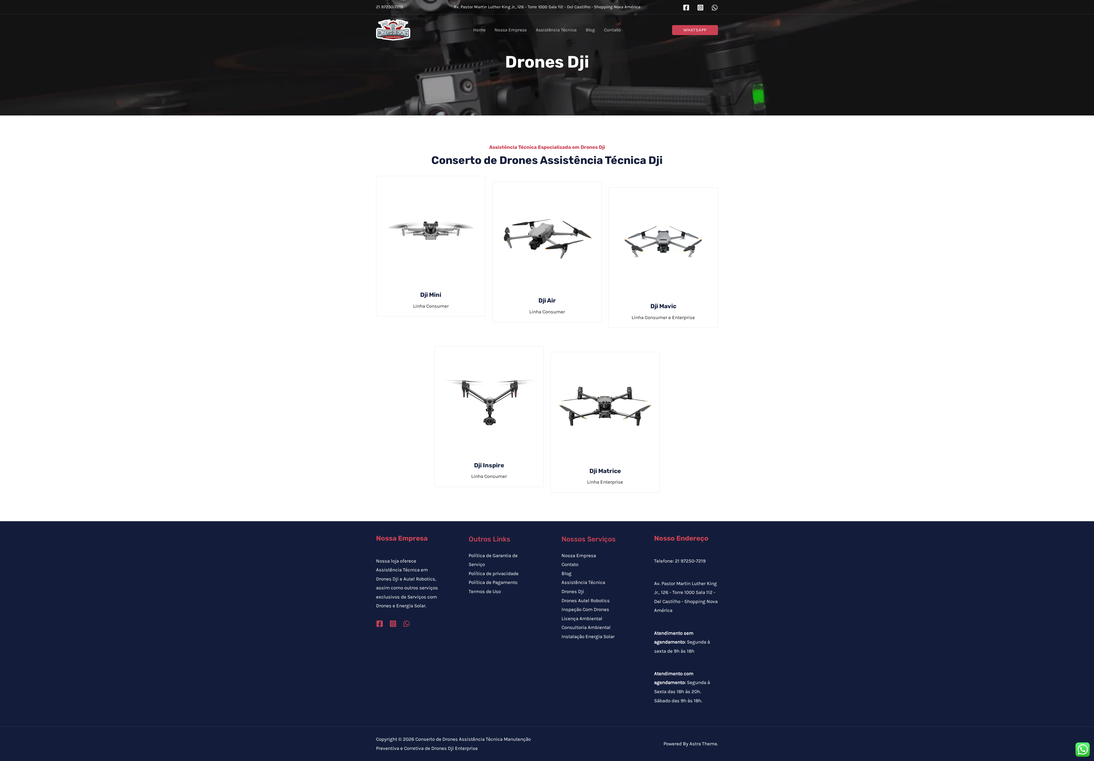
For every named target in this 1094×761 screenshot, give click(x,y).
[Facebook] (686, 7)
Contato (570, 564)
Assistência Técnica (583, 582)
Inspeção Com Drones (585, 609)
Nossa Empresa (579, 555)
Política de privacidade (494, 573)
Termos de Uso (485, 591)
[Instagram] (700, 7)
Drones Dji (573, 591)
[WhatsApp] (714, 7)
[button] (695, 30)
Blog (567, 573)
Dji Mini (430, 294)
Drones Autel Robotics (586, 600)
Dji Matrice (605, 470)
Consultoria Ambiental (586, 627)
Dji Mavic (663, 306)
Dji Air (547, 300)
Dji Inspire (489, 465)
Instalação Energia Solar (588, 636)
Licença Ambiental (582, 618)
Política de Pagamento (493, 582)
